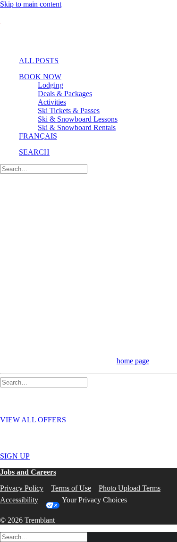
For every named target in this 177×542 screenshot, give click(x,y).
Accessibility (19, 500)
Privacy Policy (21, 488)
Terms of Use (71, 488)
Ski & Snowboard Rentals (77, 127)
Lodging (50, 85)
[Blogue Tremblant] (88, 29)
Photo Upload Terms (129, 488)
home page (133, 361)
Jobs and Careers (28, 472)
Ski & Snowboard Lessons (78, 119)
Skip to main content (30, 4)
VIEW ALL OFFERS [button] (33, 420)
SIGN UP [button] (15, 456)
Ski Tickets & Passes (69, 111)
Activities (52, 102)
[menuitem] (87, 61)
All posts (39, 61)
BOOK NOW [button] (40, 77)
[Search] (43, 168)
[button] (34, 152)
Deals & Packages (65, 94)
